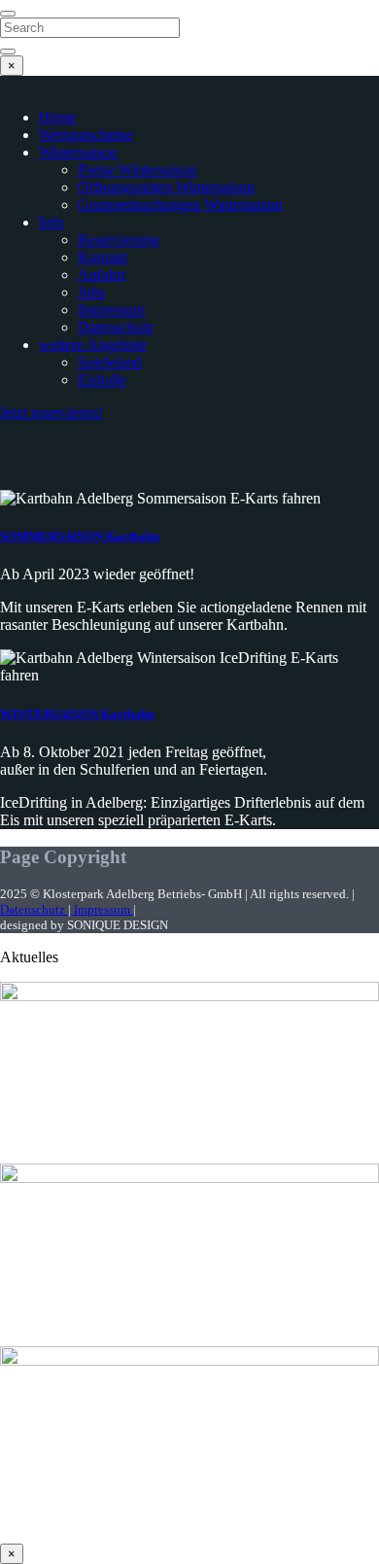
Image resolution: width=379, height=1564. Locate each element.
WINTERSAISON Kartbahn (77, 714)
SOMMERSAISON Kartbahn (79, 536)
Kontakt (102, 257)
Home (58, 117)
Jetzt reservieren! (51, 412)
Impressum (111, 309)
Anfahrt (101, 274)
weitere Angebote (93, 344)
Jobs (91, 292)
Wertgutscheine (86, 134)
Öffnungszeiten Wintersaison (166, 187)
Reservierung (118, 239)
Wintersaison (78, 152)
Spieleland (110, 362)
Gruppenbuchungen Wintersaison (180, 204)
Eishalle (102, 379)
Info (51, 222)
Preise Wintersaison (137, 169)
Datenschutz (116, 327)
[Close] (8, 14)
